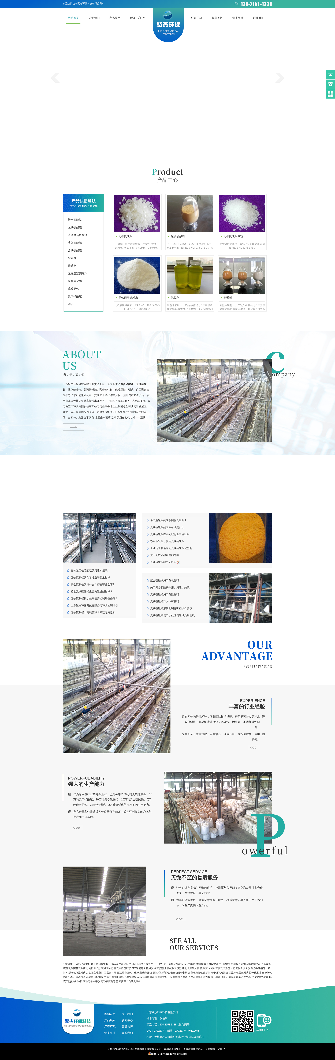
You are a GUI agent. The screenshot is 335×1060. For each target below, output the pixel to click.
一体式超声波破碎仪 (120, 963)
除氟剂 (72, 258)
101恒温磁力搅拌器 (249, 963)
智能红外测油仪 (181, 977)
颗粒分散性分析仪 (200, 972)
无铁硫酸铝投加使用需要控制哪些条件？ (94, 598)
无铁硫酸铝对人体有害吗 (164, 601)
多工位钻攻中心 (99, 963)
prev (55, 77)
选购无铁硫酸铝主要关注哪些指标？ (92, 591)
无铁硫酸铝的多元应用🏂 (165, 562)
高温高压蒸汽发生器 (240, 977)
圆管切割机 (160, 968)
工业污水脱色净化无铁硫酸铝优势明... (172, 548)
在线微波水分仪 (163, 977)
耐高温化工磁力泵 (200, 977)
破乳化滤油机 (83, 963)
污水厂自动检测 (76, 977)
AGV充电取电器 (145, 977)
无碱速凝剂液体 (77, 273)
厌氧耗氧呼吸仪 (161, 972)
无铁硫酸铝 (75, 227)
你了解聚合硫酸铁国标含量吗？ (168, 520)
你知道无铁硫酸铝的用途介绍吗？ (90, 570)
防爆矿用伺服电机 (114, 977)
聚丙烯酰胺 (75, 296)
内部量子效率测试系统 (101, 968)
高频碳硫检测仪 (94, 977)
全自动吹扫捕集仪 (229, 963)
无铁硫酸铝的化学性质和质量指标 (90, 577)
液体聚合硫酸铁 (77, 235)
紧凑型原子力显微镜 (207, 963)
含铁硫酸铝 (75, 250)
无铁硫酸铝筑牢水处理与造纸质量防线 (172, 615)
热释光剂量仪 (144, 972)
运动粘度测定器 (109, 981)
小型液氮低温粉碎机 (77, 972)
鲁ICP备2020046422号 (163, 1054)
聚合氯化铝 (75, 281)
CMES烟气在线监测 (142, 963)
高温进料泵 (110, 972)
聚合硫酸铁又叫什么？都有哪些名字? (92, 584)
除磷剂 (72, 265)
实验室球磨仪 (96, 972)
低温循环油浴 (207, 968)
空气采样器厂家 (122, 968)
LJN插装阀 (190, 963)
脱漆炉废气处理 (260, 977)
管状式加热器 (222, 968)
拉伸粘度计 (255, 972)
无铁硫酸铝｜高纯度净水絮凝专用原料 (93, 612)
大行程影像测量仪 (240, 968)
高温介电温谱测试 (238, 972)
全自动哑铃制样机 (180, 972)
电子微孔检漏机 (219, 972)
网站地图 (182, 1054)
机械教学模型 (174, 968)
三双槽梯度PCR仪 (127, 972)
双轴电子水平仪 (91, 981)
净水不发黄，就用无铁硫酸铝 (167, 541)
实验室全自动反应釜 (130, 981)
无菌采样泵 (130, 977)
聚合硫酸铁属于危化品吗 (164, 580)
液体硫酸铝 (75, 242)
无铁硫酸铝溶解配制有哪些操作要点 (171, 608)
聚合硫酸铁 (75, 219)
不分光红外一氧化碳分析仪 (168, 963)
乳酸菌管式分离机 (78, 968)
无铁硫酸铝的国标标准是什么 (167, 527)
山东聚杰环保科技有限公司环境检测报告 (94, 605)
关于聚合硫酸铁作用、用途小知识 (169, 587)
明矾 (70, 304)
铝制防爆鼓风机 (190, 968)
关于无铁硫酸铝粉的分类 (164, 555)
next (280, 77)
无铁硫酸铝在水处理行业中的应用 (169, 534)
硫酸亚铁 (73, 288)
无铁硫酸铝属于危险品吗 (164, 594)
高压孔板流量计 (219, 977)
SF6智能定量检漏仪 (142, 968)
